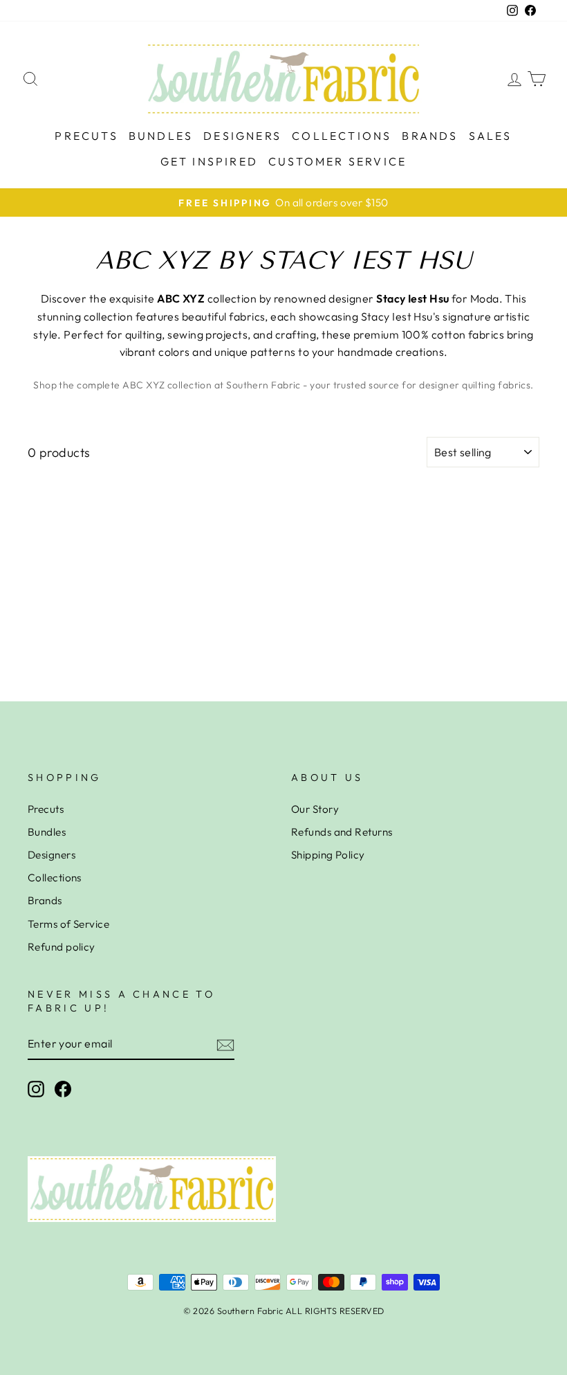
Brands (430, 136)
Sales (490, 136)
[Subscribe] (225, 1044)
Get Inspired (209, 161)
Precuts (86, 136)
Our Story (315, 809)
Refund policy (61, 946)
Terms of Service (68, 924)
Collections (341, 136)
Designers (242, 136)
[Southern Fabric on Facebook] (63, 1089)
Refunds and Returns (342, 831)
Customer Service (337, 161)
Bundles (161, 136)
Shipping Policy (328, 854)
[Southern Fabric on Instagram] (36, 1089)
